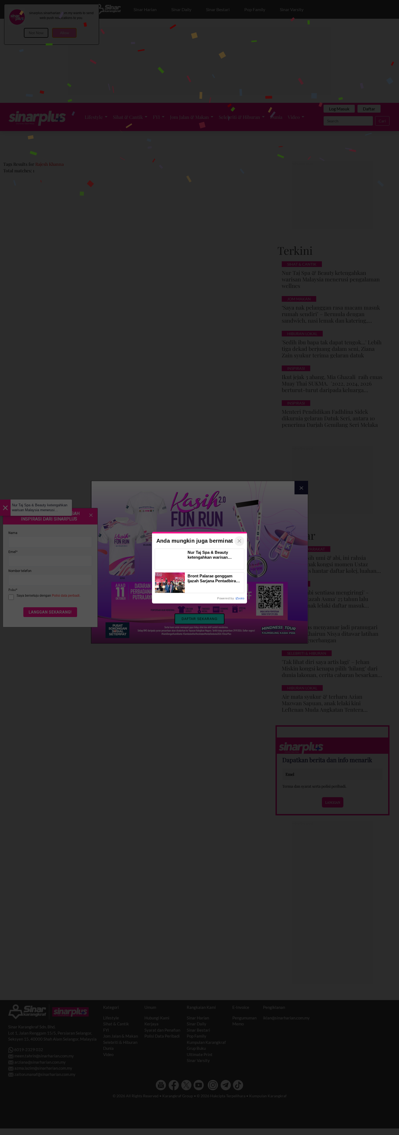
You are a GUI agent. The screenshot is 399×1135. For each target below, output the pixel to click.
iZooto (240, 598)
